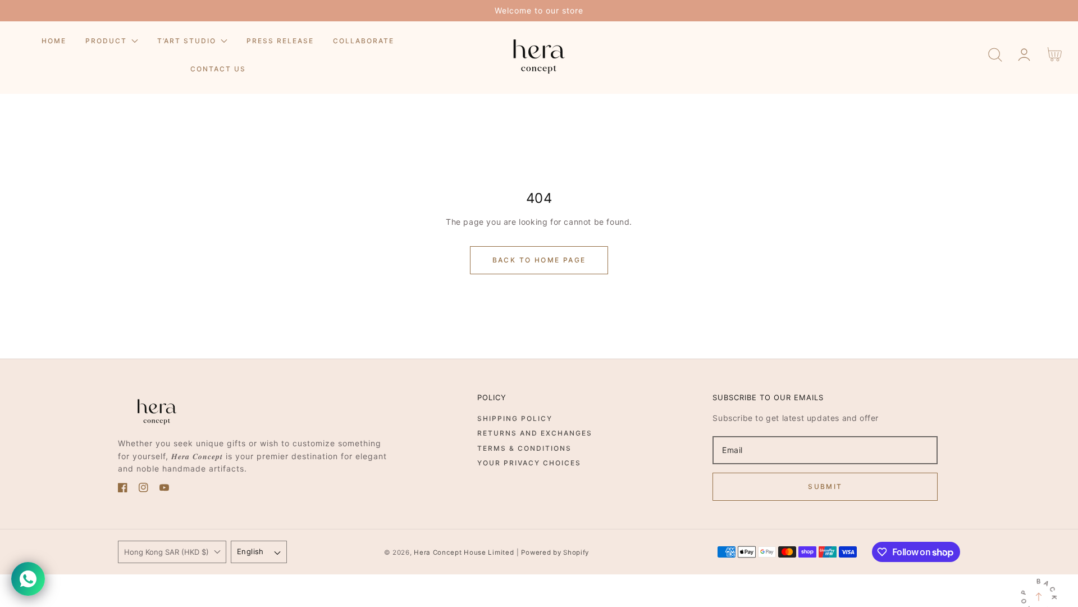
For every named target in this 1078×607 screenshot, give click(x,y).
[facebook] (122, 489)
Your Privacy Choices (529, 463)
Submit (825, 486)
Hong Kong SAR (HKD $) (166, 551)
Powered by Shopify (555, 552)
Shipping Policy (514, 418)
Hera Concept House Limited (464, 552)
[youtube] (164, 489)
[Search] (995, 55)
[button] (995, 55)
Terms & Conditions (524, 448)
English (250, 551)
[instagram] (143, 489)
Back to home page (539, 260)
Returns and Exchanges (534, 433)
